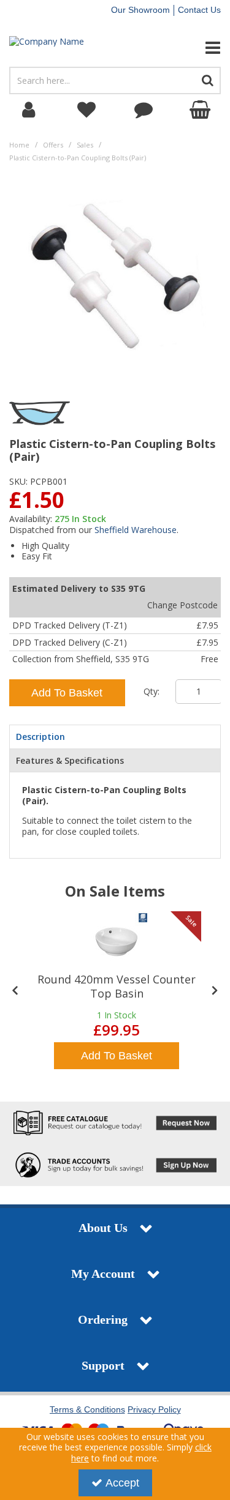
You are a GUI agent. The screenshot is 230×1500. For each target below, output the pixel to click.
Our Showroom (140, 10)
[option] (116, 991)
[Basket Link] (201, 109)
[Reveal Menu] (192, 48)
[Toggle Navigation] (192, 47)
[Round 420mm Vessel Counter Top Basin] (116, 941)
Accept (122, 1483)
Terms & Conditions (87, 1409)
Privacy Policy (154, 1409)
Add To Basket (66, 693)
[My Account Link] (28, 109)
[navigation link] (86, 109)
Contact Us (199, 10)
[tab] (115, 737)
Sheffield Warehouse (135, 529)
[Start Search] (208, 80)
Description (40, 736)
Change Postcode (182, 605)
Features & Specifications (70, 760)
